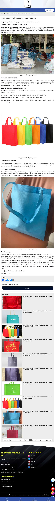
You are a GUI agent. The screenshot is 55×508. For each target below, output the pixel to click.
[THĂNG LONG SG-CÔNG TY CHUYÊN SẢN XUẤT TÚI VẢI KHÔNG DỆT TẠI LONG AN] (12, 417)
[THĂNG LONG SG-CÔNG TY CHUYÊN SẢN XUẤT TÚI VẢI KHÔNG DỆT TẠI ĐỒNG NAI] (12, 316)
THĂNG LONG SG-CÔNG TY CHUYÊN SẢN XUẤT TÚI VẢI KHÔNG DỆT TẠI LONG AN (37, 412)
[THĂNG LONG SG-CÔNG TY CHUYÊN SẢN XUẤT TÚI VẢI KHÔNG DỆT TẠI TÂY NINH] (12, 302)
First (11, 440)
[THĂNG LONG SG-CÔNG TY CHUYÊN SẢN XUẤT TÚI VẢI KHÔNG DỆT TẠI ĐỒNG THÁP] (12, 374)
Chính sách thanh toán (7, 484)
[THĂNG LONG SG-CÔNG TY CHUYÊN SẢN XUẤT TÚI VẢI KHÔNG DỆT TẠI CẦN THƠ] (12, 359)
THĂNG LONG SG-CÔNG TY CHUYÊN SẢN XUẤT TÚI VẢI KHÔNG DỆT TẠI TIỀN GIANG (37, 397)
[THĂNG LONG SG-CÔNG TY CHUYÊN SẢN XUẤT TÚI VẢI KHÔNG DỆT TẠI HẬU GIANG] (12, 345)
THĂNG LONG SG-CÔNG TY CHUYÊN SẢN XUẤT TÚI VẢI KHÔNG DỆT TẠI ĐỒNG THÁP (37, 369)
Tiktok (32, 464)
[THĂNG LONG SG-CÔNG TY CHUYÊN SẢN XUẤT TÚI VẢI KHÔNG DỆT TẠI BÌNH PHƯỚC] (12, 431)
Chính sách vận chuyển (7, 486)
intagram (33, 455)
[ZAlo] (53, 480)
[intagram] (53, 493)
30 (40, 440)
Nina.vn (47, 494)
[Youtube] (53, 489)
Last (51, 440)
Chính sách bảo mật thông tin (8, 481)
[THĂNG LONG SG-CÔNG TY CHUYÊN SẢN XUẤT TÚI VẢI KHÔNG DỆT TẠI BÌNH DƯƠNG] (12, 331)
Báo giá (27, 288)
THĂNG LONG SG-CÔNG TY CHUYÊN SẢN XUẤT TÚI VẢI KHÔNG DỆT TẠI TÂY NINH (37, 297)
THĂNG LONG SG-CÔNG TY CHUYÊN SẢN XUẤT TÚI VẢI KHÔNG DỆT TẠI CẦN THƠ (37, 354)
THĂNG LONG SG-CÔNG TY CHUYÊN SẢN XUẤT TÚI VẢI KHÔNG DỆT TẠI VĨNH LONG (37, 383)
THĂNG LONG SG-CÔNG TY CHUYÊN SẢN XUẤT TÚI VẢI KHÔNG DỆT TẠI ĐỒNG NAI (37, 311)
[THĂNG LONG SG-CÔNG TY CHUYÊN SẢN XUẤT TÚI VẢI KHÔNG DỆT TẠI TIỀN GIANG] (12, 402)
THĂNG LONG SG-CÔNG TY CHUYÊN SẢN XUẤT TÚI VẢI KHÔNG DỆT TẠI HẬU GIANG (37, 340)
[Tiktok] (53, 484)
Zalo (32, 458)
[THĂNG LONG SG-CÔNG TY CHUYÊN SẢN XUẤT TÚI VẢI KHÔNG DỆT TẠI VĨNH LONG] (12, 388)
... (23, 440)
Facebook (33, 467)
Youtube (33, 461)
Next (47, 440)
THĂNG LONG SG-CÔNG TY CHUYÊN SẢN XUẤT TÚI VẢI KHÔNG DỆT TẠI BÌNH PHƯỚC (37, 426)
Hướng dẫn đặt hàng (6, 479)
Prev (15, 440)
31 (43, 440)
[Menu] (2, 10)
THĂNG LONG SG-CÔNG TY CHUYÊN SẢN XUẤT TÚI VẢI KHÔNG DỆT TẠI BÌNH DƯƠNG (37, 326)
